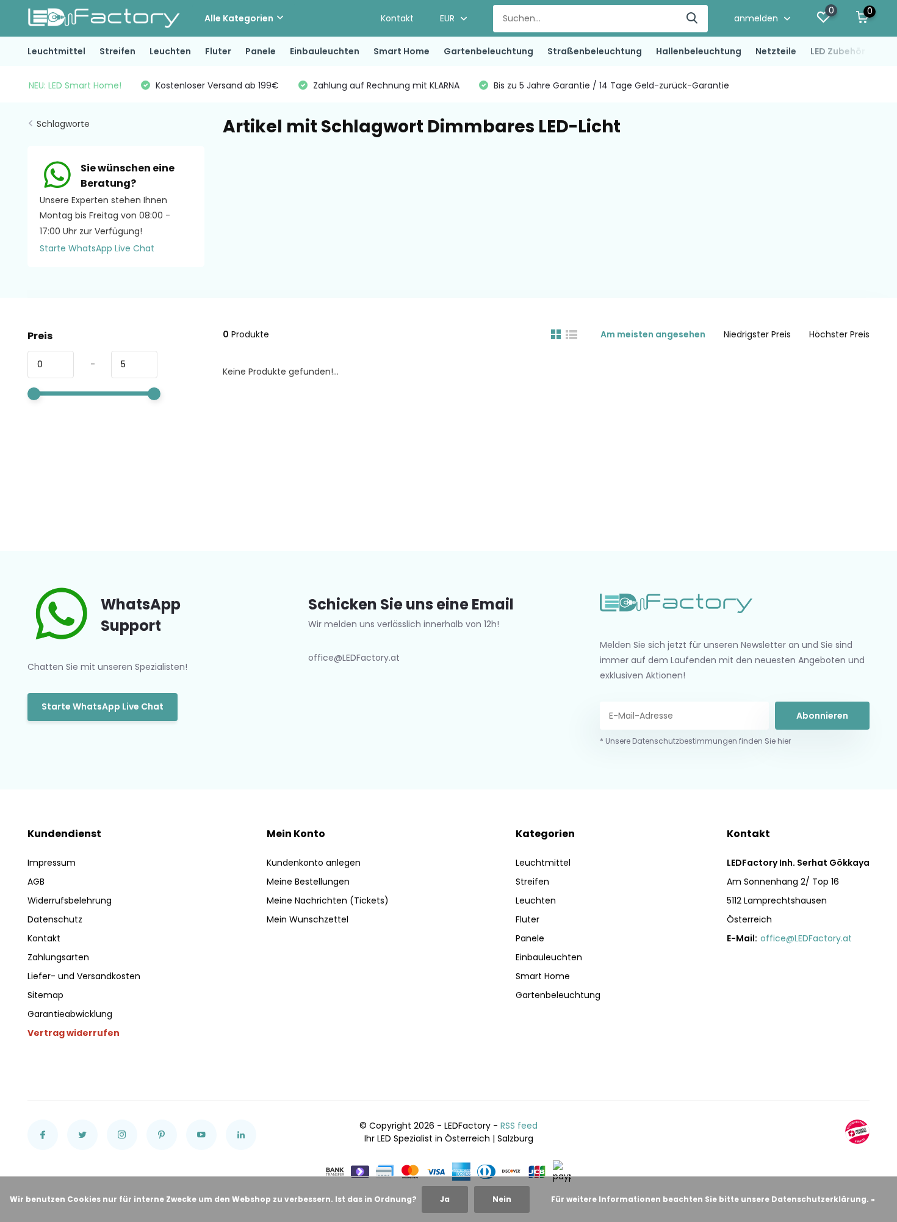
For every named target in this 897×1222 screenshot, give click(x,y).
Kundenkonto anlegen (314, 863)
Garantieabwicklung (69, 1014)
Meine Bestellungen (308, 881)
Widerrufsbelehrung (69, 900)
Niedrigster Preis (757, 334)
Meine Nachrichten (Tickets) (328, 900)
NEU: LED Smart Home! (75, 85)
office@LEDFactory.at (806, 938)
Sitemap (45, 995)
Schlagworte (63, 124)
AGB (36, 881)
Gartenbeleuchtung (488, 51)
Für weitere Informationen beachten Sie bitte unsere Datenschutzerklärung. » (713, 1199)
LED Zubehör (837, 51)
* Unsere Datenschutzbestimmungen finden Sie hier (695, 741)
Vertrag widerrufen (73, 1033)
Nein (501, 1199)
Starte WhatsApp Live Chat (97, 248)
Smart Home (401, 51)
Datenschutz (54, 919)
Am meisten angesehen (652, 334)
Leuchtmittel (56, 51)
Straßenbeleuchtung (594, 51)
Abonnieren (822, 716)
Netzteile (775, 51)
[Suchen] (692, 18)
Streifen (117, 51)
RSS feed (519, 1126)
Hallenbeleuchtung (698, 51)
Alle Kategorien (238, 18)
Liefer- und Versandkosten (83, 976)
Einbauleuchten (324, 51)
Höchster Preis (839, 334)
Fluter (218, 51)
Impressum (51, 863)
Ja (445, 1199)
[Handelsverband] (857, 1132)
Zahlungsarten (58, 957)
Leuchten (170, 51)
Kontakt (397, 18)
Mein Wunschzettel (307, 919)
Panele (260, 51)
